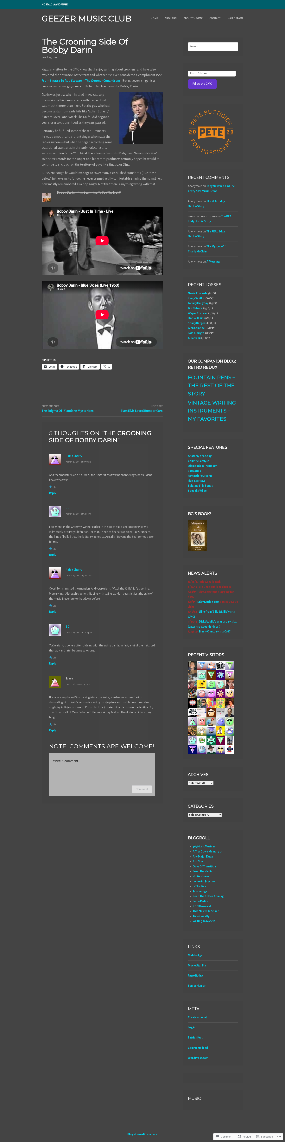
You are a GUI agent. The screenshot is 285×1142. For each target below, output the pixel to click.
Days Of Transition (204, 866)
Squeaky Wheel (197, 490)
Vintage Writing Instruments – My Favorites (212, 411)
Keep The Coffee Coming (208, 896)
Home (154, 18)
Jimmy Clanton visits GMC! (215, 631)
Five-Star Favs (197, 480)
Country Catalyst (198, 461)
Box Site (198, 861)
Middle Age (195, 955)
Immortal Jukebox (204, 881)
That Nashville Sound (206, 911)
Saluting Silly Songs (200, 485)
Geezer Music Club (86, 18)
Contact (214, 18)
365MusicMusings (204, 846)
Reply (52, 493)
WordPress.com (198, 1057)
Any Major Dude (203, 856)
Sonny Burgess (197, 323)
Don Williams (196, 318)
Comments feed (198, 1047)
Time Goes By (201, 916)
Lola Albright (196, 333)
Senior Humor (197, 985)
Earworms (194, 470)
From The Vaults (202, 871)
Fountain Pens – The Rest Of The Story (211, 385)
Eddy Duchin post (208, 601)
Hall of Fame (235, 18)
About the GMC (193, 18)
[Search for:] (213, 46)
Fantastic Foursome (200, 475)
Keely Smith (195, 298)
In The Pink (199, 886)
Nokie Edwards (197, 293)
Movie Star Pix (197, 965)
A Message (213, 261)
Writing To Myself (204, 921)
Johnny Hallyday (198, 303)
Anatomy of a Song (200, 455)
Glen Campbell (197, 328)
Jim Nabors (195, 308)
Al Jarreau (194, 338)
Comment (142, 789)
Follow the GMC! (202, 83)
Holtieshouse (201, 876)
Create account (197, 1017)
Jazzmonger (201, 891)
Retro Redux (200, 901)
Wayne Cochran (197, 313)
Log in (191, 1027)
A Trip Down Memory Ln (207, 851)
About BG (171, 18)
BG (67, 508)
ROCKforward (202, 906)
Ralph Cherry (74, 455)
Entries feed (195, 1037)
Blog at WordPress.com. (142, 1134)
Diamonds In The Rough (202, 465)
